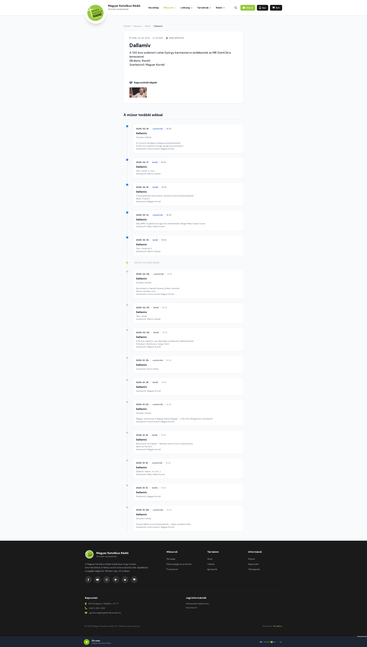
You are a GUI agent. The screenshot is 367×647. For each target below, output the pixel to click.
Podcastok (172, 569)
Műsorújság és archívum (179, 564)
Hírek (209, 558)
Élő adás (171, 558)
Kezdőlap (154, 7)
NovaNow (277, 626)
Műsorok (137, 26)
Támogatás (254, 569)
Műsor (148, 26)
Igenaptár (212, 569)
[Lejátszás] (86, 642)
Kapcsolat (253, 564)
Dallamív (141, 133)
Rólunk (251, 558)
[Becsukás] (280, 642)
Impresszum (191, 607)
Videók (211, 564)
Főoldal (127, 26)
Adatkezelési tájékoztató (197, 603)
